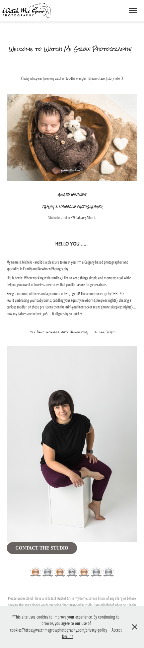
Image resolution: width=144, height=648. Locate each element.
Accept (117, 630)
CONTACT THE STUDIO (41, 548)
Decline (67, 636)
